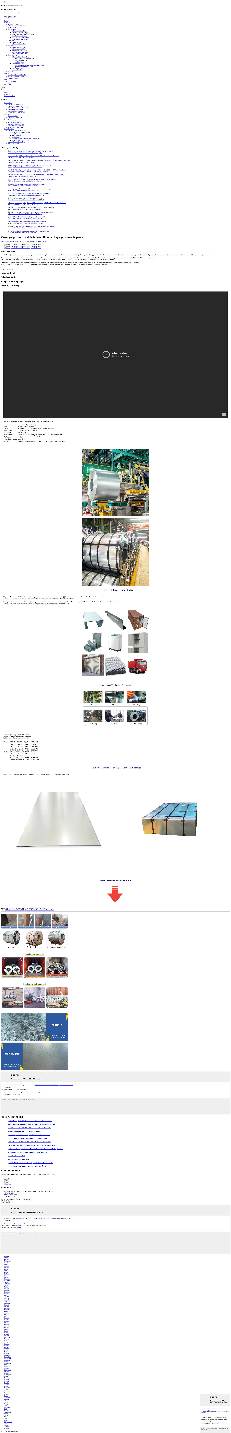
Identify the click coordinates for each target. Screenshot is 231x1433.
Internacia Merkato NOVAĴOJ (16, 76)
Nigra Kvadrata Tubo (18, 63)
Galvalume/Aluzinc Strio (19, 44)
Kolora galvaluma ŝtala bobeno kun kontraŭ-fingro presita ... (25, 167)
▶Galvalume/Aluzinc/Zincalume (17, 26)
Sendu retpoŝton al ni (7, 269)
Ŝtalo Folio (11, 45)
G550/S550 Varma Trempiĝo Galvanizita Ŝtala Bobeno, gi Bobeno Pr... (28, 171)
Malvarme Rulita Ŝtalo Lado (20, 52)
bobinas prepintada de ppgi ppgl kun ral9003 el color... (23, 204)
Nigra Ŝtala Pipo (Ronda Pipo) (20, 68)
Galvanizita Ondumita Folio (19, 50)
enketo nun (4, 1176)
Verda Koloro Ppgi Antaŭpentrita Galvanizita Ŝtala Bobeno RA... (26, 223)
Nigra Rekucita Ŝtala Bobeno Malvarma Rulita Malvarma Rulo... (32, 1145)
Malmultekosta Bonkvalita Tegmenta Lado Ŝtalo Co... (28, 1152)
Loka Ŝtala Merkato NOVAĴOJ (17, 75)
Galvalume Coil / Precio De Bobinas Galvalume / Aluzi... (24, 162)
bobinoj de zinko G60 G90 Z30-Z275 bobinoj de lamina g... (25, 214)
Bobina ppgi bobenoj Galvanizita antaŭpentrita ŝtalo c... (29, 1138)
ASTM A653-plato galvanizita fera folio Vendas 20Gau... (24, 181)
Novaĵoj (6, 73)
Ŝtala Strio (11, 40)
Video (9, 83)
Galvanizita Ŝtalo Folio (18, 47)
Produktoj (7, 22)
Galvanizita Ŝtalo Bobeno (19, 31)
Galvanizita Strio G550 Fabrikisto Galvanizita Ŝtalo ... (23, 157)
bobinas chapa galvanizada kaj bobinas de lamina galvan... (24, 209)
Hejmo (6, 21)
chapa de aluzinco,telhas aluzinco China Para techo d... (23, 185)
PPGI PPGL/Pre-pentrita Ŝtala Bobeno (23, 34)
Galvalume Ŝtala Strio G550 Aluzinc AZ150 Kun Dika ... (24, 176)
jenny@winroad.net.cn (10, 1194)
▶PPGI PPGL (12, 27)
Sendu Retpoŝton (5, 1202)
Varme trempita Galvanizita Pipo (24, 58)
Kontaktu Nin (8, 84)
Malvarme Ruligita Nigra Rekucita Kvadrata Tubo (29, 65)
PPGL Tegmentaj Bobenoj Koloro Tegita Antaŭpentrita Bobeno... (32, 1124)
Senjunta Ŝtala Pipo (17, 70)
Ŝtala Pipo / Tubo (13, 55)
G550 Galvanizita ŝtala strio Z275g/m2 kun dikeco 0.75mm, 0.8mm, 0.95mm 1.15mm (29, 910)
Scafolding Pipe (19, 62)
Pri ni (5, 79)
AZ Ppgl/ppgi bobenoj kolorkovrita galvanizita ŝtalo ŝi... (24, 190)
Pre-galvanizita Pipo (21, 60)
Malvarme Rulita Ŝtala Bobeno (20, 37)
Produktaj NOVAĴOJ (14, 78)
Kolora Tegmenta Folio (18, 49)
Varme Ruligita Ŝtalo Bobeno (20, 39)
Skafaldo (10, 71)
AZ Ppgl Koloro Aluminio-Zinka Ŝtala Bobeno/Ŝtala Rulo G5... (26, 195)
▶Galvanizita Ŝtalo (13, 24)
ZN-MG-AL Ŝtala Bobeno (19, 36)
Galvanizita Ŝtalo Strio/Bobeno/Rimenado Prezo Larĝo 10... (25, 153)
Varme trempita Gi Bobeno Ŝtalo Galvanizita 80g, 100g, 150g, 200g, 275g (27, 908)
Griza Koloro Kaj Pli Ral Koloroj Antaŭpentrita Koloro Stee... (25, 218)
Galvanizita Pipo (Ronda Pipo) (20, 57)
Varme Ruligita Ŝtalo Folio (19, 53)
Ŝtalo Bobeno (12, 29)
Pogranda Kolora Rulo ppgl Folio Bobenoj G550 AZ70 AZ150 (26, 200)
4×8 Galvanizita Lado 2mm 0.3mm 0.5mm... (24, 1131)
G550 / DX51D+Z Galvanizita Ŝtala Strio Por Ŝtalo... (27, 1166)
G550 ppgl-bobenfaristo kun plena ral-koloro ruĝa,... (23, 232)
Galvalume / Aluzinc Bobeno (20, 32)
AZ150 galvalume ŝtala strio (18, 1159)
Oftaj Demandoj (12, 81)
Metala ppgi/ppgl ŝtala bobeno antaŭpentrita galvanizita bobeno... (26, 228)
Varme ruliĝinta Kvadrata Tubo (24, 66)
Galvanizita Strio (16, 42)
